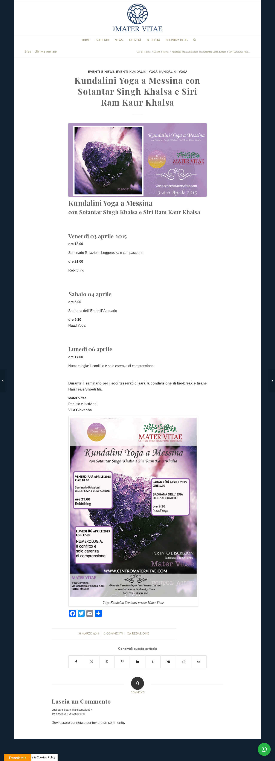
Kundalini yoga (173, 72)
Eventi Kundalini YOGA (136, 72)
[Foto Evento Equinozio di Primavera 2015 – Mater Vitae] (271, 380)
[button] (264, 749)
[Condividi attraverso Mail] (198, 662)
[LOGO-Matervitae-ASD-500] (137, 17)
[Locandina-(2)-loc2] (137, 160)
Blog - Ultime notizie (40, 52)
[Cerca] (193, 40)
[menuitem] (86, 40)
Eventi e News (101, 72)
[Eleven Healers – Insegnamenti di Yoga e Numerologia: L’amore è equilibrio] (3, 380)
